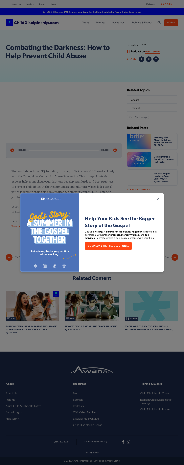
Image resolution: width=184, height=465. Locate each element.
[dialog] (92, 232)
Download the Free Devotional (108, 246)
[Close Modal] (158, 198)
